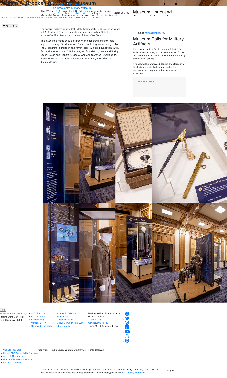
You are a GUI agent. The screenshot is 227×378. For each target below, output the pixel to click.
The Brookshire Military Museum (71, 7)
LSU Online (93, 17)
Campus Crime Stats (41, 326)
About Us (7, 17)
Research (80, 17)
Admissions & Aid (36, 17)
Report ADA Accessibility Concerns (20, 353)
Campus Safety (39, 322)
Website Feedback (12, 350)
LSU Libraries (63, 326)
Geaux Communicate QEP (70, 322)
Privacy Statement (12, 362)
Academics (19, 17)
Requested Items (146, 81)
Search (97, 13)
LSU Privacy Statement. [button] (134, 372)
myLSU (57, 13)
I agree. (170, 370)
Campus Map (37, 319)
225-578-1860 (95, 319)
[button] (127, 314)
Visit (77, 13)
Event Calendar (64, 316)
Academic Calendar (66, 313)
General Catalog (65, 319)
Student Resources (64, 17)
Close (135, 13)
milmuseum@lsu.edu (155, 32)
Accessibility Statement (15, 356)
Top (3, 309)
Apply (68, 13)
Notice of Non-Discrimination (17, 359)
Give (85, 13)
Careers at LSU (38, 316)
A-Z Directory (38, 313)
